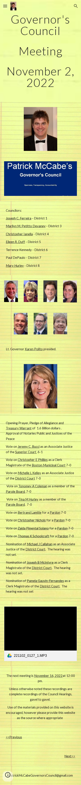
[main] (40, 51)
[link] (40, 633)
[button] (5, 6)
